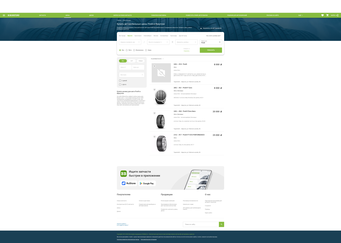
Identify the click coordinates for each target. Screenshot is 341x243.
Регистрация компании (167, 200)
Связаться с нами (188, 204)
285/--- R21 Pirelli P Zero (183, 88)
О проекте (208, 205)
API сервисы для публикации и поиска (192, 208)
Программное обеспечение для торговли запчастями (169, 205)
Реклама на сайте (273, 15)
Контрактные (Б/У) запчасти (125, 204)
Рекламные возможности (190, 200)
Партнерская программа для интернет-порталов (213, 201)
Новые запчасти (121, 200)
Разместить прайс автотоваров (197, 15)
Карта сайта (208, 213)
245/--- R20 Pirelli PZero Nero (185, 111)
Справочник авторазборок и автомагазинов (147, 205)
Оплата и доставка (144, 200)
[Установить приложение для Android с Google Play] (147, 183)
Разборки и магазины (158, 15)
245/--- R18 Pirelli (180, 64)
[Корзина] (327, 15)
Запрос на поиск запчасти (122, 15)
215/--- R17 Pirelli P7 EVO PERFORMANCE (189, 135)
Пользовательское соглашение (149, 239)
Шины (68, 15)
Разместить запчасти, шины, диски (169, 210)
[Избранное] (322, 15)
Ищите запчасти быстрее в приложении (144, 173)
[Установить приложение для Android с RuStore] (128, 183)
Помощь (207, 209)
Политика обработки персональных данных (128, 239)
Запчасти (42, 15)
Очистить (186, 51)
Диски (91, 15)
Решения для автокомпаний (237, 15)
